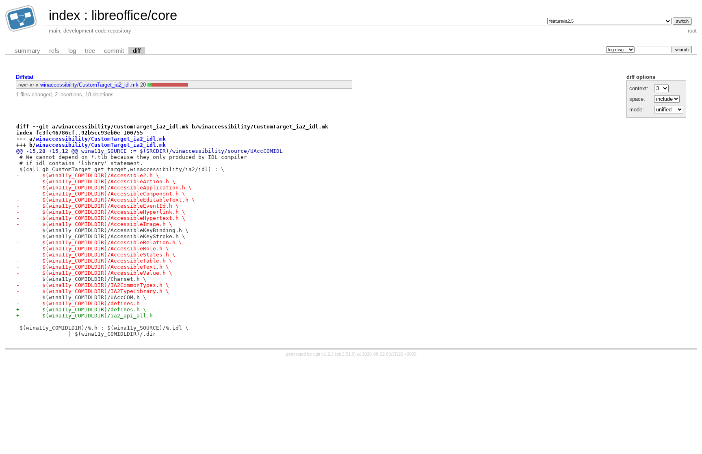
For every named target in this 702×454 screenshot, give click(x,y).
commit (114, 51)
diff (137, 51)
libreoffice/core (134, 15)
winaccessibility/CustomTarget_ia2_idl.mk (89, 85)
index (64, 15)
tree (90, 51)
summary (27, 51)
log (72, 51)
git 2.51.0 (345, 354)
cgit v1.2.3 (323, 354)
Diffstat (24, 77)
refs (54, 51)
